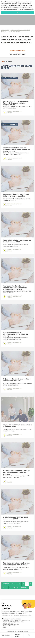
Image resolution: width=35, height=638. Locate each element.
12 (10, 587)
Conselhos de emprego (17, 50)
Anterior (6, 584)
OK (17, 12)
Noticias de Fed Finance (17, 54)
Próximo (24, 587)
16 (14, 587)
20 (17, 587)
